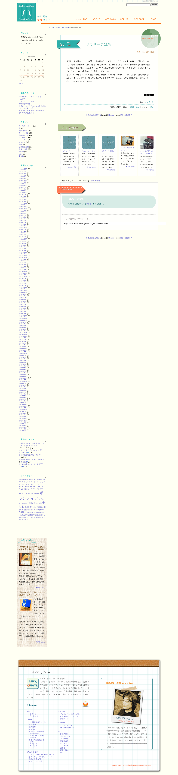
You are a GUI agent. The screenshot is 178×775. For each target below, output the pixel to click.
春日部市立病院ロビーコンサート (31, 455)
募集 (40, 503)
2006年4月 (23, 367)
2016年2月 (23, 223)
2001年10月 (23, 428)
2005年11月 (23, 379)
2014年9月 (23, 234)
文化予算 (25, 510)
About (96, 19)
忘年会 (41, 507)
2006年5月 (23, 365)
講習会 (21, 152)
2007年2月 (23, 344)
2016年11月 (23, 206)
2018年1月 (23, 190)
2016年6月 (23, 216)
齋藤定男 (24, 462)
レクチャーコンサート (37, 735)
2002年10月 (23, 421)
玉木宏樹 (27, 515)
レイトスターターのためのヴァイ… (42, 754)
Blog (153, 19)
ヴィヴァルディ (24, 503)
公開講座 (33, 737)
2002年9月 (23, 423)
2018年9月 (23, 188)
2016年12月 (23, 204)
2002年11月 (23, 419)
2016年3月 (23, 220)
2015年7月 (23, 232)
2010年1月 (23, 314)
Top (82, 19)
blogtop (111, 115)
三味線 (31, 503)
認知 (38, 515)
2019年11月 (23, 181)
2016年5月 (23, 218)
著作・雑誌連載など (36, 740)
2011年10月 (23, 276)
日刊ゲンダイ (32, 510)
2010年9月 (23, 295)
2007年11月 (23, 335)
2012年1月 (23, 269)
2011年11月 (23, 274)
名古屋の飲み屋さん (93, 115)
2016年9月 (23, 211)
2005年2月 (23, 400)
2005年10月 (23, 381)
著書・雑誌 (65, 27)
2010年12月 (23, 288)
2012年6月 (23, 260)
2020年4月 (23, 176)
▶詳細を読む (40, 587)
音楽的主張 (23, 131)
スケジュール (34, 716)
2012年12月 (23, 253)
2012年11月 (23, 255)
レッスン (22, 142)
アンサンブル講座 (35, 761)
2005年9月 (23, 384)
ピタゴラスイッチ (26, 489)
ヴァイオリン (24, 133)
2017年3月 (23, 197)
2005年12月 (23, 377)
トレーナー (23, 140)
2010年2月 (23, 311)
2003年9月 (23, 412)
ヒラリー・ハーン (35, 486)
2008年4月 (23, 325)
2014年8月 (23, 237)
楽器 (20, 145)
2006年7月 (23, 360)
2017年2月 (23, 199)
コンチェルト (35, 482)
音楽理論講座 (34, 733)
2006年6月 (23, 363)
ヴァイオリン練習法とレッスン (41, 757)
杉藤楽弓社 (30, 512)
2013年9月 (23, 241)
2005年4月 (23, 395)
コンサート (23, 138)
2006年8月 (23, 358)
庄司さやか (33, 507)
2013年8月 (23, 244)
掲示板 (131, 743)
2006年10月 (23, 353)
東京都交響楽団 (39, 512)
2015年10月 (23, 227)
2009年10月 (23, 321)
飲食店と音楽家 (24, 104)
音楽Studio (33, 724)
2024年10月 (23, 169)
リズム (41, 499)
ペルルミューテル (33, 493)
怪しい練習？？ (126, 115)
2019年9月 (23, 183)
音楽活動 (32, 727)
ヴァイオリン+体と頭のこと (70, 714)
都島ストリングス (27, 517)
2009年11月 (23, 318)
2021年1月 (23, 174)
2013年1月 (23, 251)
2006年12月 (23, 349)
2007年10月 (23, 337)
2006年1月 (23, 374)
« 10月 (21, 84)
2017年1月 (23, 202)
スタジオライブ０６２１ (28, 450)
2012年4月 (23, 265)
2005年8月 (23, 386)
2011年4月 (23, 281)
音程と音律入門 (35, 759)
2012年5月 (23, 262)
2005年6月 (23, 391)
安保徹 (27, 507)
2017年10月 (23, 193)
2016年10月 (23, 209)
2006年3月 (23, 370)
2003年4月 (23, 414)
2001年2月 (23, 430)
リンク (31, 748)
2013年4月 (23, 246)
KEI (22, 467)
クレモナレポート (25, 126)
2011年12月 (23, 272)
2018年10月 (23, 186)
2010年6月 (23, 302)
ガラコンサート (37, 479)
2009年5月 (23, 323)
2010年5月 (23, 304)
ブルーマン (36, 489)
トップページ (51, 27)
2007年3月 (23, 342)
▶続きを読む (72, 167)
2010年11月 (23, 290)
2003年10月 (23, 409)
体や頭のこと (24, 135)
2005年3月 (23, 398)
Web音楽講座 (33, 752)
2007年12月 (23, 332)
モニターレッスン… (88, 151)
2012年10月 (23, 258)
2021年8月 (23, 171)
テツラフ (21, 486)
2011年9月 (23, 279)
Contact (139, 19)
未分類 (21, 156)
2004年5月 (23, 402)
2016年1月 (23, 225)
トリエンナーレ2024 (26, 101)
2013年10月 (23, 239)
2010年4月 (23, 307)
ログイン (89, 204)
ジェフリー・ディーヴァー (36, 484)
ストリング (33, 746)
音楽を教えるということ (69, 716)
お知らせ (33, 714)
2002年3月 (23, 426)
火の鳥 (21, 515)
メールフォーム (66, 725)
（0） (151, 107)
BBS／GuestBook (67, 728)
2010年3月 (23, 309)
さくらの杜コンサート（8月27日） (32, 464)
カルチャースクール (25, 479)
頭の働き (25, 519)
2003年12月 (23, 405)
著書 (31, 742)
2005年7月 (23, 388)
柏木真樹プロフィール (37, 722)
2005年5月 (23, 393)
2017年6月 (23, 195)
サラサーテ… (67, 151)
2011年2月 (23, 286)
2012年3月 (23, 267)
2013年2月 (23, 248)
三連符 (36, 503)
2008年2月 (23, 330)
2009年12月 (23, 316)
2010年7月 (23, 300)
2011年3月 (23, 283)
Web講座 (110, 19)
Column (125, 19)
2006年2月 (23, 372)
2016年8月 (23, 214)
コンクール (27, 482)
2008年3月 (23, 328)
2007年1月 (23, 346)
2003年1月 (23, 416)
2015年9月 (23, 230)
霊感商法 (39, 517)
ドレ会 (27, 486)
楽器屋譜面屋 (24, 147)
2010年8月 (23, 297)
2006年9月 (23, 356)
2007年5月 (23, 339)
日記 (20, 154)
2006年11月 (23, 351)
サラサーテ (149, 102)
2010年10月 (23, 293)
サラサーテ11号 (98, 44)
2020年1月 (23, 178)
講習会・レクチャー (36, 731)
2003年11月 (23, 407)
